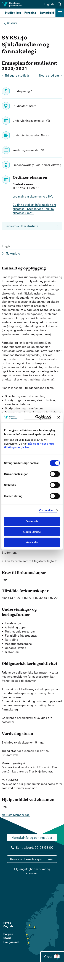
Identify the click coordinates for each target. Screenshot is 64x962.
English (49, 4)
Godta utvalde (32, 531)
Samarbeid (46, 12)
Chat (48, 957)
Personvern (32, 873)
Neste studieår (49, 75)
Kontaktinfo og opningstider (32, 837)
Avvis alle (32, 542)
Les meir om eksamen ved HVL (33, 196)
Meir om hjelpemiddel (16, 815)
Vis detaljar (46, 510)
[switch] (55, 474)
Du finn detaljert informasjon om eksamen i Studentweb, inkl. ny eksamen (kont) (34, 209)
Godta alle (32, 521)
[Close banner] (58, 417)
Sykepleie (13, 253)
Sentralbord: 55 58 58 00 (34, 847)
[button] (59, 4)
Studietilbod (13, 12)
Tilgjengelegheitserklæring (32, 869)
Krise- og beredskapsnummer (32, 859)
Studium (12, 22)
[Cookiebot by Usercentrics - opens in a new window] (37, 417)
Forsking (30, 12)
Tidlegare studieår (17, 75)
